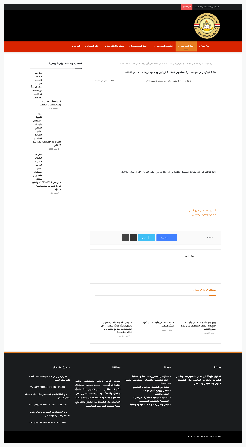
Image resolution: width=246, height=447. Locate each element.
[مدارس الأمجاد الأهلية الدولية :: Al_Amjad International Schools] (207, 26)
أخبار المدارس (187, 46)
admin (188, 81)
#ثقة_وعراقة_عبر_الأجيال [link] (204, 215)
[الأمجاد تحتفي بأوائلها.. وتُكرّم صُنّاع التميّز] (155, 309)
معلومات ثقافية (115, 46)
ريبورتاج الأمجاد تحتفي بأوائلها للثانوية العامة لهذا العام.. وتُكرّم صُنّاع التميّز (198, 326)
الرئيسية (210, 64)
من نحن (205, 46)
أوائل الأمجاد (93, 46)
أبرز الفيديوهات (139, 46)
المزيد (77, 46)
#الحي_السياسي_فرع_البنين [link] (202, 210)
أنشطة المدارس (164, 46)
